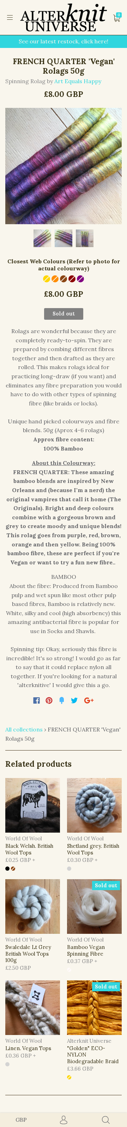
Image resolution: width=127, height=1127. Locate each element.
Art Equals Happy (77, 81)
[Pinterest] (49, 700)
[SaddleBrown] (63, 278)
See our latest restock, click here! (63, 41)
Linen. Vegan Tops (28, 1048)
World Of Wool (23, 838)
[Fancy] (61, 700)
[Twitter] (74, 700)
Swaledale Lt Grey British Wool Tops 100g (28, 953)
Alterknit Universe (89, 1040)
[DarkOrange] (55, 278)
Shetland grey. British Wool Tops (93, 849)
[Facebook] (36, 700)
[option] (63, 166)
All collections (24, 729)
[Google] (89, 700)
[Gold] (46, 278)
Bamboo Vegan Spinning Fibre (86, 950)
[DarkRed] (71, 278)
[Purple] (80, 278)
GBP (21, 1119)
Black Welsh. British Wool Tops (29, 849)
